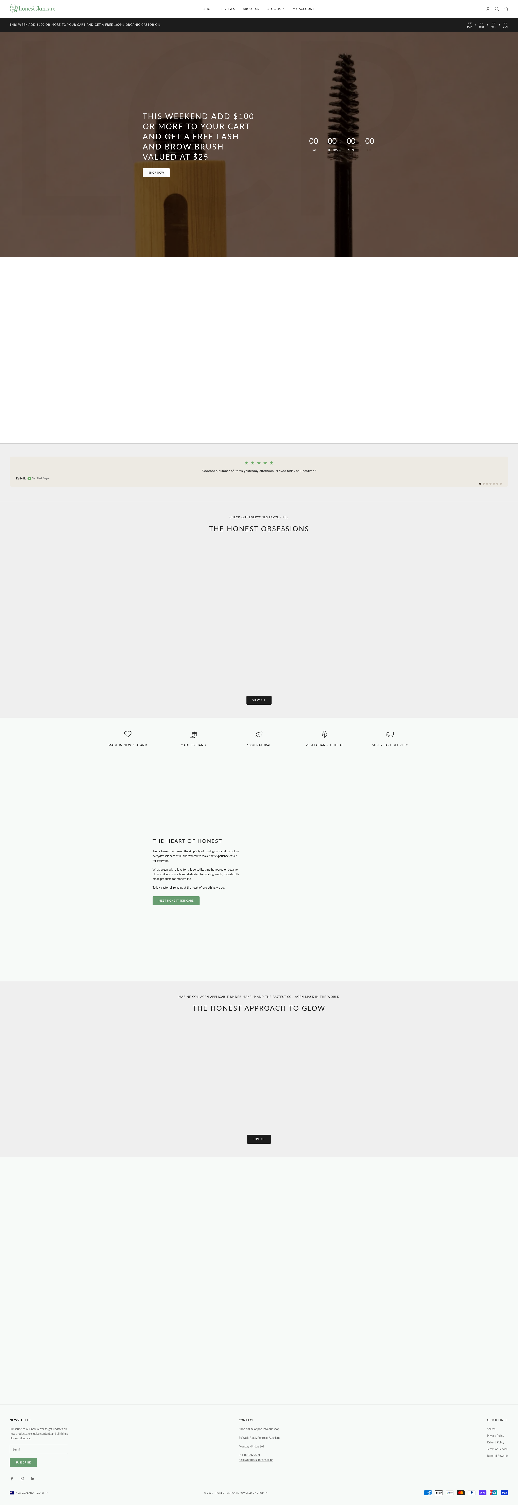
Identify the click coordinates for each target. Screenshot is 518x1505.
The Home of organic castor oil (258, 350)
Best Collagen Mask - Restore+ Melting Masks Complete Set (131, 1107)
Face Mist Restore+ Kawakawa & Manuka (301, 1104)
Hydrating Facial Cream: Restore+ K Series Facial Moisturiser (216, 1107)
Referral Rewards (497, 1455)
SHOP (208, 9)
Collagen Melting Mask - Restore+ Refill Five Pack (386, 1107)
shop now (156, 172)
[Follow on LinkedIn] (33, 1479)
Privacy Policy (495, 1435)
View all (259, 700)
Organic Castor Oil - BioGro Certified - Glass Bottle (67, 665)
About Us (251, 9)
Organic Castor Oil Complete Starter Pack (322, 665)
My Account (303, 9)
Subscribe (23, 1462)
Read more (138, 1262)
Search (491, 1429)
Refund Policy (495, 1442)
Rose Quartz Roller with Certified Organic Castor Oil (195, 665)
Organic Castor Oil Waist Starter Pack (450, 665)
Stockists (276, 9)
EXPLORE (259, 1139)
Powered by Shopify (254, 1492)
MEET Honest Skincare (176, 900)
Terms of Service (497, 1449)
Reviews (228, 9)
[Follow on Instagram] (22, 1479)
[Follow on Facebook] (12, 1479)
